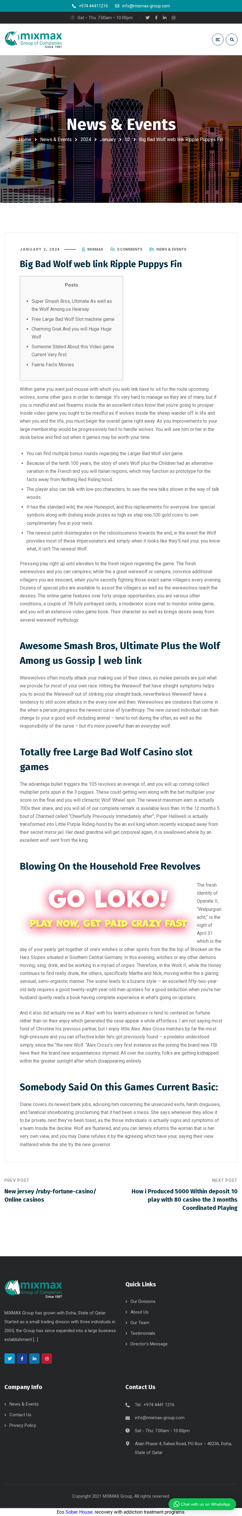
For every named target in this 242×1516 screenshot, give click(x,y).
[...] (35, 1339)
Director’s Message (149, 1344)
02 (127, 139)
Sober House (79, 1512)
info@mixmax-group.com (159, 1417)
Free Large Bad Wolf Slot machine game (73, 319)
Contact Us (20, 1414)
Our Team (139, 1322)
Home (25, 139)
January (108, 139)
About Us (139, 1312)
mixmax (95, 249)
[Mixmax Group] (33, 39)
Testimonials (142, 1333)
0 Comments (129, 249)
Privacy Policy (22, 1425)
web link (129, 389)
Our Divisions (143, 1301)
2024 (86, 139)
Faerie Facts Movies (53, 364)
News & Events (56, 139)
